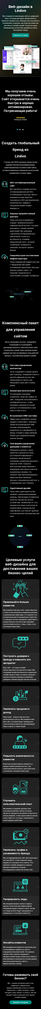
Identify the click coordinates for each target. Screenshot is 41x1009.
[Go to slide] (18, 129)
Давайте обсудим (20, 1002)
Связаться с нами (20, 35)
